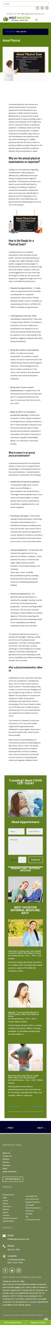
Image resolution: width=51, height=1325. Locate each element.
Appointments (13, 1179)
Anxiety (5, 1201)
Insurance (6, 1165)
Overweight (30, 1205)
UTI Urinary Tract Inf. (33, 1220)
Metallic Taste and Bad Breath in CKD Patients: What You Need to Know (23, 1014)
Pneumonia (30, 1211)
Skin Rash (29, 1214)
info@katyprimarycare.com (34, 14)
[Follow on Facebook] (37, 8)
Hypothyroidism (8, 1221)
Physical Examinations (33, 1208)
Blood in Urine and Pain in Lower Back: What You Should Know (23, 1076)
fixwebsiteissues (17, 955)
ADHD (5, 1198)
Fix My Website (30, 1318)
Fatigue (5, 1212)
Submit (35, 859)
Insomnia (6, 1215)
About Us (6, 1153)
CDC (21, 723)
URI (27, 1217)
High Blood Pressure (10, 1218)
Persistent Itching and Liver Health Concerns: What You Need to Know (24, 952)
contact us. (35, 1305)
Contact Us (7, 1156)
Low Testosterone (32, 1199)
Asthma (5, 1204)
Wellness (21, 32)
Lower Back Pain (31, 1196)
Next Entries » (37, 1106)
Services (6, 1162)
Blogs (5, 1168)
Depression (7, 1206)
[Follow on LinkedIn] (42, 8)
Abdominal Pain (8, 1195)
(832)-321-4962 (15, 14)
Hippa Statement (9, 1171)
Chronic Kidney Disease (17, 1021)
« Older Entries (14, 1106)
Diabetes (6, 1209)
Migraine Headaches (33, 1202)
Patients (6, 1159)
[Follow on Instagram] (46, 8)
